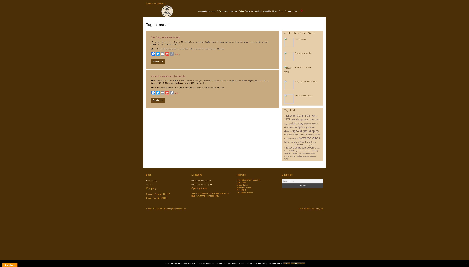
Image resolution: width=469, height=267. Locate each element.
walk (286, 159)
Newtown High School (308, 145)
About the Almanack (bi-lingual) (168, 76)
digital (295, 131)
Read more (159, 62)
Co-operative (308, 127)
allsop (299, 119)
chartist (315, 124)
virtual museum (304, 156)
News (274, 11)
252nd (314, 116)
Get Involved (256, 11)
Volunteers (313, 156)
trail (298, 156)
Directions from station (201, 181)
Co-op (297, 127)
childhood (288, 127)
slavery (315, 151)
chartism (307, 124)
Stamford (288, 153)
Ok (287, 263)
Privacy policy (298, 263)
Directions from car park (201, 185)
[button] (306, 11)
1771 (287, 119)
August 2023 (288, 124)
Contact (288, 11)
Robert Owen (244, 11)
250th (308, 116)
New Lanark (306, 142)
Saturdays (293, 151)
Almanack (315, 120)
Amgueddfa (202, 11)
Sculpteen (308, 151)
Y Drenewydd (222, 11)
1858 (293, 120)
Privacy (149, 185)
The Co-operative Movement (306, 153)
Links (295, 11)
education (288, 134)
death (287, 131)
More (177, 54)
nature (287, 139)
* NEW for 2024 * (294, 115)
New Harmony (291, 142)
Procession (291, 147)
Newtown (233, 11)
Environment (298, 134)
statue (295, 153)
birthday (297, 123)
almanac (306, 120)
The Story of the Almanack (165, 37)
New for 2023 (309, 138)
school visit (301, 151)
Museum (212, 11)
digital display (309, 131)
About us (267, 11)
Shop (281, 11)
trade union (290, 156)
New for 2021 (294, 138)
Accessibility (151, 181)
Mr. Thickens (316, 134)
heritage (308, 134)
